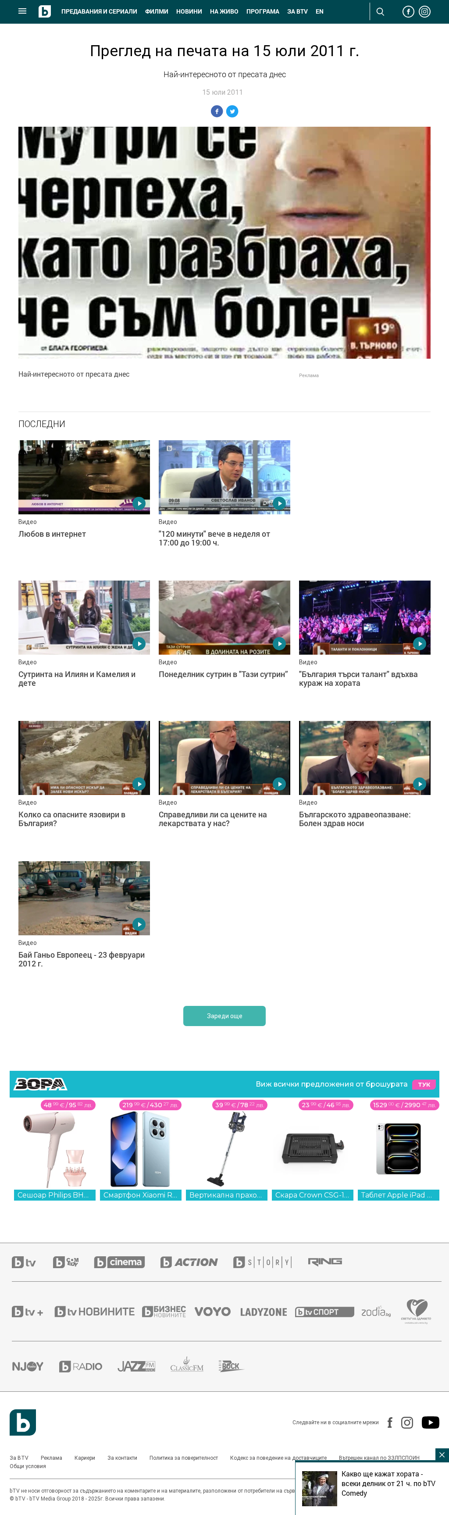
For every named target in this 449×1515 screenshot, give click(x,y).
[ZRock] (239, 1366)
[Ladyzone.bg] (268, 1311)
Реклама (51, 1458)
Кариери (85, 1458)
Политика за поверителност (184, 1458)
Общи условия (28, 1466)
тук (424, 1084)
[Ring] (333, 1262)
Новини (189, 11)
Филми (156, 11)
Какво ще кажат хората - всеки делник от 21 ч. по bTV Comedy (388, 1483)
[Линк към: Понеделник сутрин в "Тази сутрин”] (224, 646)
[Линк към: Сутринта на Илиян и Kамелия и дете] (84, 646)
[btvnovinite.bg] (97, 1312)
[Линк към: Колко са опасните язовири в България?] (84, 786)
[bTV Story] (270, 1262)
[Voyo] (217, 1311)
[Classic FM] (195, 1366)
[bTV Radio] (88, 1366)
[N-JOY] (35, 1366)
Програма (262, 11)
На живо (224, 11)
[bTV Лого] (23, 1422)
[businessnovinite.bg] (168, 1311)
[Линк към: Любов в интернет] (84, 506)
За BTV (19, 1458)
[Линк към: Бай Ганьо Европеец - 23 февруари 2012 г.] (84, 927)
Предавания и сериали (99, 11)
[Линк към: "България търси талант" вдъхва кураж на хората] (365, 646)
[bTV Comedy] (73, 1262)
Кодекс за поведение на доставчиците (278, 1458)
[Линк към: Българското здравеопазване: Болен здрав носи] (365, 786)
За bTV (297, 11)
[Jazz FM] (144, 1366)
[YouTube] (426, 1422)
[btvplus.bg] (32, 1311)
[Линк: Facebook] (385, 1422)
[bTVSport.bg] (328, 1311)
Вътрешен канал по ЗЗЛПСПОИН (379, 1458)
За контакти (122, 1458)
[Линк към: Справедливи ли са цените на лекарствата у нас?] (224, 786)
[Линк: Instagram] (402, 1423)
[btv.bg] (32, 1262)
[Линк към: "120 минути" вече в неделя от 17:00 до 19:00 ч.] (224, 506)
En (320, 11)
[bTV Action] (196, 1262)
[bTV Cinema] (127, 1262)
